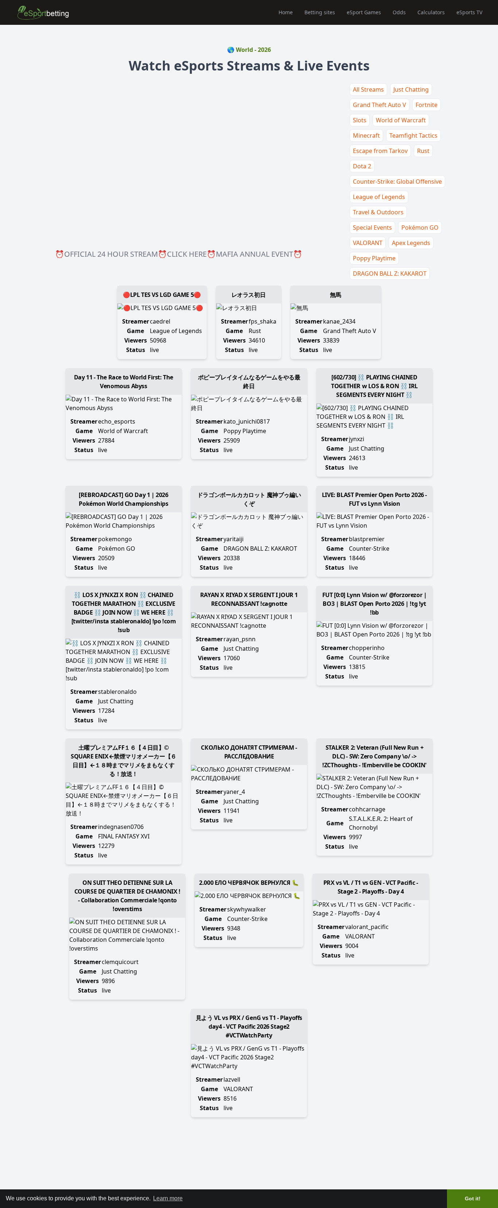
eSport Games (364, 12)
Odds (399, 12)
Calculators (431, 12)
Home (286, 12)
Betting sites (319, 12)
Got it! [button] (473, 1198)
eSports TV (469, 12)
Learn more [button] (168, 1198)
